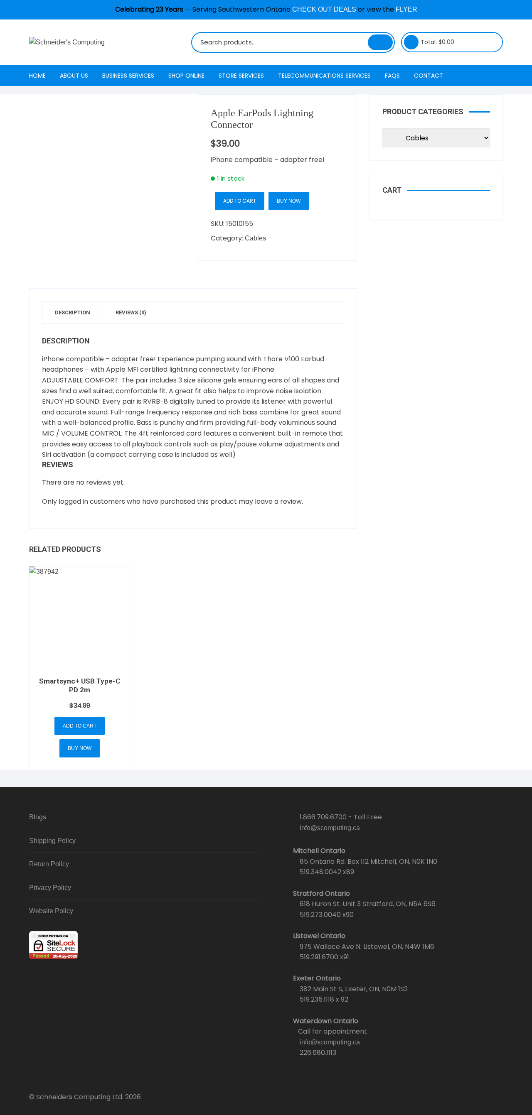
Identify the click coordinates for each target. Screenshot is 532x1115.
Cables (255, 238)
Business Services (128, 75)
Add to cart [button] (79, 726)
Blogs (37, 817)
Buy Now (288, 201)
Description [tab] (72, 312)
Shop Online (186, 75)
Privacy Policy (50, 887)
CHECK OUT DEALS (324, 9)
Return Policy (49, 863)
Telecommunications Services (324, 75)
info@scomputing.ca (330, 827)
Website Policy (51, 910)
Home (37, 75)
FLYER (406, 9)
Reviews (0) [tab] (131, 312)
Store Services (241, 75)
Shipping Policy (52, 840)
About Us (74, 75)
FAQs (392, 75)
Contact (428, 75)
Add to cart (239, 200)
